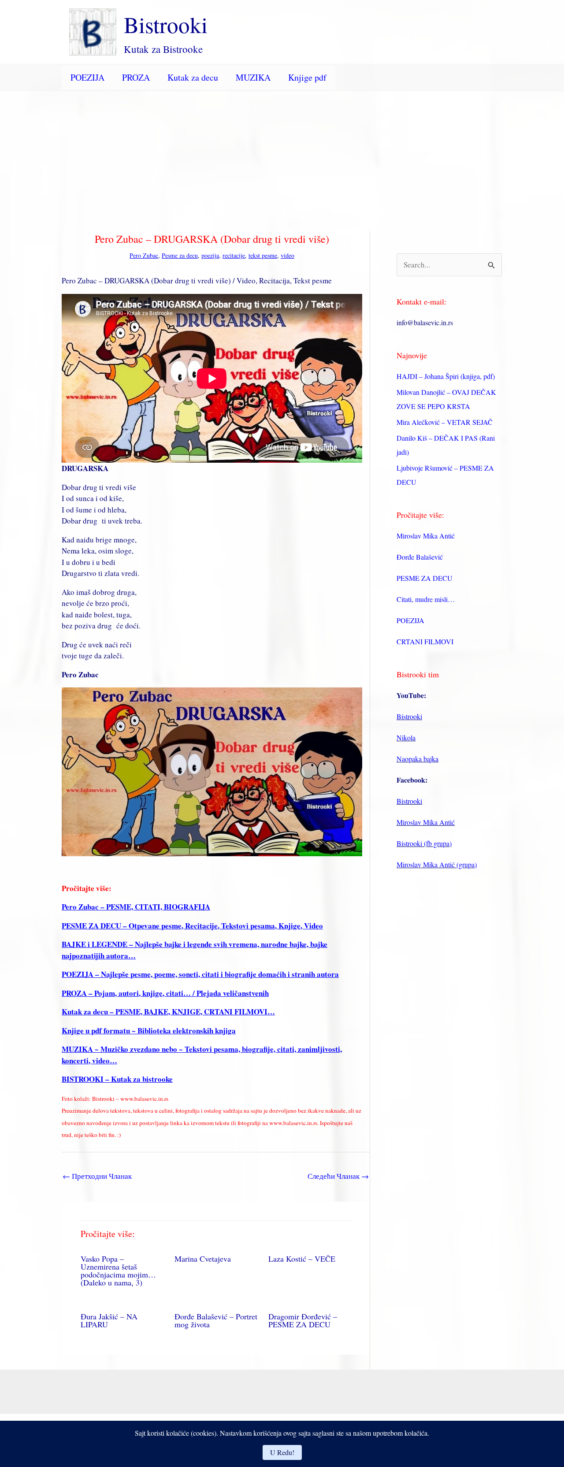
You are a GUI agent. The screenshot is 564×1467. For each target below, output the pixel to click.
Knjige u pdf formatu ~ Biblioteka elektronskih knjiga (149, 1030)
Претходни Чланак (97, 1176)
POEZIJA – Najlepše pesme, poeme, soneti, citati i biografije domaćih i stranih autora (200, 974)
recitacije (234, 255)
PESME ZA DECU (425, 578)
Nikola (406, 737)
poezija (210, 255)
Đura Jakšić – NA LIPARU (109, 1320)
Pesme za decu (180, 255)
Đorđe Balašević (420, 556)
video (287, 255)
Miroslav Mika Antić (426, 535)
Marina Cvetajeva (202, 1258)
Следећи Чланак (338, 1176)
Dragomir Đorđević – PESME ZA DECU (302, 1320)
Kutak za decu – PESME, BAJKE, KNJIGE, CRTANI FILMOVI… (168, 1011)
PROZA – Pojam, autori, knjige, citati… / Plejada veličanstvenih (165, 993)
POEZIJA (87, 77)
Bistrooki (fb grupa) (424, 843)
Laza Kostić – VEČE (301, 1258)
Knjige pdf (307, 77)
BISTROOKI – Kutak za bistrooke (117, 1078)
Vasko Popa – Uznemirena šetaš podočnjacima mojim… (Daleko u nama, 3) (118, 1270)
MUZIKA (253, 77)
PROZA (136, 77)
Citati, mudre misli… (426, 599)
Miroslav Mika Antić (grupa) (437, 864)
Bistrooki (166, 24)
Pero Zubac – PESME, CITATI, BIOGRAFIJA (136, 906)
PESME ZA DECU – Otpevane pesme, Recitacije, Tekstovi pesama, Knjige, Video (192, 925)
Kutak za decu (192, 77)
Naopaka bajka (417, 758)
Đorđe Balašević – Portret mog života (215, 1320)
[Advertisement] (282, 157)
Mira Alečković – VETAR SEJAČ (445, 422)
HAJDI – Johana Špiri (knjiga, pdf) (446, 376)
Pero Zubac (144, 255)
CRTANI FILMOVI (425, 641)
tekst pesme (263, 255)
